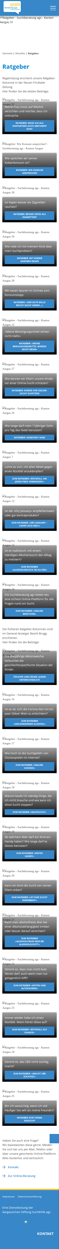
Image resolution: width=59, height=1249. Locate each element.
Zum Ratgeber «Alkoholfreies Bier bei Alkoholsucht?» (29, 941)
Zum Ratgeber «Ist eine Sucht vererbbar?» (29, 899)
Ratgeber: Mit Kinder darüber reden (29, 260)
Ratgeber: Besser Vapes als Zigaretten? (29, 216)
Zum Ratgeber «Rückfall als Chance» (29, 1031)
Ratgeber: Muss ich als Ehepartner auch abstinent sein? (29, 126)
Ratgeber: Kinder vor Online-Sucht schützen (29, 392)
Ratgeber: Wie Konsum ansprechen (29, 171)
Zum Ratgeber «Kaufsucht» (29, 812)
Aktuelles (20, 53)
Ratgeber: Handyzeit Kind (29, 437)
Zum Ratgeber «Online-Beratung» (30, 612)
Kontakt (13, 1167)
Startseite (7, 53)
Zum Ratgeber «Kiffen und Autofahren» (30, 987)
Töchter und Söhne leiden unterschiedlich (29, 678)
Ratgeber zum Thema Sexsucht (29, 1119)
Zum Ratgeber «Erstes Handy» (29, 855)
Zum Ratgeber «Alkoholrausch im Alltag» (29, 568)
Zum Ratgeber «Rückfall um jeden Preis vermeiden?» (29, 480)
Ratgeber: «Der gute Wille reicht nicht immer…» (29, 304)
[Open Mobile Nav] (53, 8)
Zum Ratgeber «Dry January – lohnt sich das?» (29, 524)
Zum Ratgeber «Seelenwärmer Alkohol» (30, 722)
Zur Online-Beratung (21, 1176)
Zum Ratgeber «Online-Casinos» (30, 766)
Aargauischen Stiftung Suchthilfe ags (26, 1212)
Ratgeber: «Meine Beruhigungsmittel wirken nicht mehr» (29, 346)
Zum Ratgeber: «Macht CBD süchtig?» (29, 1075)
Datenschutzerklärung (30, 1196)
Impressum (8, 1196)
